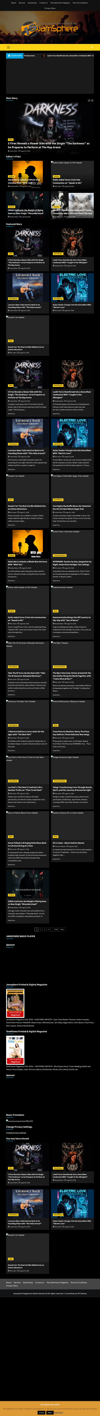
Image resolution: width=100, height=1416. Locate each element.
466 (56, 929)
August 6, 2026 (70, 217)
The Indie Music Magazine (60, 3)
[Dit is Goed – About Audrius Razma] (72, 825)
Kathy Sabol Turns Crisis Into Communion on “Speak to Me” (67, 181)
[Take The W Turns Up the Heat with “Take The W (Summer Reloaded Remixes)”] (27, 655)
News (10, 254)
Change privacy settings (16, 1132)
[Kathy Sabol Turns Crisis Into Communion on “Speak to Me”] (27, 600)
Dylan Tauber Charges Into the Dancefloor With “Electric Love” (72, 452)
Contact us (43, 3)
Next (62, 929)
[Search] (92, 47)
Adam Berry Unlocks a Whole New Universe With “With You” (24, 181)
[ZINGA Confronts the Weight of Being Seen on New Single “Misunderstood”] (27, 884)
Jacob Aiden (14, 268)
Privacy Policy (50, 8)
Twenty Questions (59, 555)
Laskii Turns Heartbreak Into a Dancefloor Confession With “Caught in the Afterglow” (44, 56)
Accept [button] (41, 1413)
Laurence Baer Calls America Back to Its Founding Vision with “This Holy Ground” (24, 306)
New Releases (13, 140)
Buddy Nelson (14, 151)
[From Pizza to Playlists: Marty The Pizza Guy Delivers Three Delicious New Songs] (72, 714)
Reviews (11, 176)
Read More (11, 414)
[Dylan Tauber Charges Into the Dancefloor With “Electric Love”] (72, 287)
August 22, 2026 (69, 311)
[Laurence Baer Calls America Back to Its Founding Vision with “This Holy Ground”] (27, 287)
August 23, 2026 (25, 311)
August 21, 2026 (24, 353)
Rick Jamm (58, 186)
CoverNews (70, 1293)
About (13, 3)
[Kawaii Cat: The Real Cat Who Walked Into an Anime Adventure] (27, 329)
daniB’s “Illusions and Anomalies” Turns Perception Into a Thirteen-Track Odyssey (72, 212)
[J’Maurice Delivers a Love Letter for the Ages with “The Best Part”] (27, 714)
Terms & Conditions (80, 3)
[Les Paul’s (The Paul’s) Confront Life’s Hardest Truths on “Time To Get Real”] (27, 770)
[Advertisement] (50, 77)
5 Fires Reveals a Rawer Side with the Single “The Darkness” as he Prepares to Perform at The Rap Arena (26, 262)
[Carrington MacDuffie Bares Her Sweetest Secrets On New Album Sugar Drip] (72, 488)
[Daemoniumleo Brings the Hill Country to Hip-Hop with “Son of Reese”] (72, 600)
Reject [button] (50, 1413)
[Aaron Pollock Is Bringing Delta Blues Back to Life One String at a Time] (27, 825)
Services (22, 3)
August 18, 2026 (69, 186)
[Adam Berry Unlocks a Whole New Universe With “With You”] (27, 544)
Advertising (32, 3)
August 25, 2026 (26, 151)
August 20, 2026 (26, 186)
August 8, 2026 (25, 217)
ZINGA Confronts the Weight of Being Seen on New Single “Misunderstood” (26, 212)
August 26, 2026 (25, 268)
